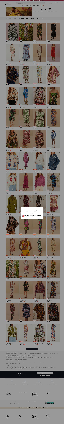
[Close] (42, 207)
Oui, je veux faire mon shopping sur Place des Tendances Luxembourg (33, 215)
